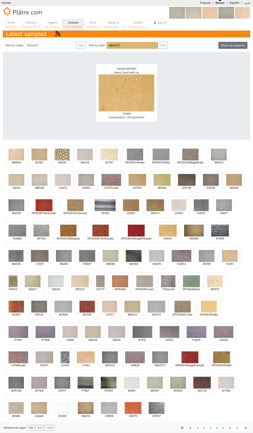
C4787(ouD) (111, 187)
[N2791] (109, 154)
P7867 (85, 390)
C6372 (63, 187)
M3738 (186, 187)
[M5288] (162, 179)
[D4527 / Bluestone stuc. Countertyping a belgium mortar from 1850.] (201, 205)
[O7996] (45, 331)
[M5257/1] (160, 357)
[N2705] (137, 179)
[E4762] (169, 331)
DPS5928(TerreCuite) (100, 238)
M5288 (162, 187)
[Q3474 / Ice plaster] (65, 357)
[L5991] (40, 255)
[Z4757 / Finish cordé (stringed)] (62, 382)
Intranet (6, 2)
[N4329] (16, 205)
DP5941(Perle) (161, 162)
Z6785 (207, 263)
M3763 (156, 314)
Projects (52, 24)
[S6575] (133, 407)
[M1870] (215, 281)
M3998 (193, 238)
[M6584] (16, 154)
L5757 (110, 314)
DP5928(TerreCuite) (44, 213)
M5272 (155, 213)
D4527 (201, 213)
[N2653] (181, 255)
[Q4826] (135, 357)
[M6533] (132, 306)
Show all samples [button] (233, 45)
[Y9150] (105, 205)
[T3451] (230, 255)
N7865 (108, 390)
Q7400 (179, 213)
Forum (93, 24)
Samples (73, 24)
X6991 (132, 390)
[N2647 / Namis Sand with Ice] (168, 230)
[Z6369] (62, 407)
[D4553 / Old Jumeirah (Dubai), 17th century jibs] (13, 281)
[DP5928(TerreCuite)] (44, 205)
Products (29, 24)
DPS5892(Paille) (222, 365)
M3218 (85, 162)
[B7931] (142, 331)
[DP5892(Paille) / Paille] (209, 306)
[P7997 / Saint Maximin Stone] (18, 331)
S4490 (223, 339)
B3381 (39, 162)
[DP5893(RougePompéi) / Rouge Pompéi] (190, 357)
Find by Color (97, 45)
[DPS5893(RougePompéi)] (136, 230)
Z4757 (62, 390)
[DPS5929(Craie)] (182, 306)
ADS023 (110, 365)
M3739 (202, 390)
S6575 (133, 415)
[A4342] (62, 154)
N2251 (44, 365)
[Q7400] (179, 205)
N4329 (16, 213)
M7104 (41, 238)
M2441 (16, 314)
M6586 (110, 263)
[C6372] (63, 179)
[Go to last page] (245, 427)
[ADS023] (110, 357)
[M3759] (87, 306)
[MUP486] (120, 281)
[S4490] (223, 331)
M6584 (16, 162)
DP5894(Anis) (191, 289)
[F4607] (224, 205)
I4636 (16, 187)
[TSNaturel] (168, 281)
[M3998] (194, 230)
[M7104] (41, 230)
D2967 (131, 213)
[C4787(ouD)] (111, 179)
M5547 (155, 390)
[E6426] (116, 331)
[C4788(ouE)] (18, 357)
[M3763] (156, 306)
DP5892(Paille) (209, 314)
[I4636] (16, 179)
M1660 (16, 415)
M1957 (156, 415)
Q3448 (39, 415)
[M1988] (63, 306)
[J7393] (86, 357)
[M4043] (219, 154)
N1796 (226, 390)
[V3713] (177, 12)
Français (205, 2)
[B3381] (39, 154)
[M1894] (242, 12)
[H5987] (87, 255)
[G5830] (56, 281)
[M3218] (85, 154)
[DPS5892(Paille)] (221, 357)
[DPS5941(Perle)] (135, 154)
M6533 (132, 314)
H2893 (86, 187)
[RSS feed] (57, 33)
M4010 (85, 415)
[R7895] (220, 230)
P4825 (196, 339)
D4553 (13, 289)
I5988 (70, 339)
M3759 (87, 314)
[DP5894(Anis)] (191, 281)
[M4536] (16, 255)
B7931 (142, 339)
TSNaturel (168, 289)
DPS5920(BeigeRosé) (190, 162)
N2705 (137, 187)
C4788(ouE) (18, 365)
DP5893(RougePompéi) (189, 365)
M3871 (33, 289)
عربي (247, 2)
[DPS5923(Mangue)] (68, 230)
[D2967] (131, 205)
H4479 (156, 263)
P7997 (18, 339)
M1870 (215, 289)
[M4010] (86, 407)
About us (112, 24)
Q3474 (65, 365)
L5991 (40, 263)
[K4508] (211, 179)
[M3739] (202, 382)
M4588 (133, 263)
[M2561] (210, 12)
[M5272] (155, 205)
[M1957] (156, 407)
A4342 (62, 162)
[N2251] (44, 357)
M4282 (64, 263)
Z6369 (62, 415)
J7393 (86, 365)
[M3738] (187, 179)
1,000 (49, 427)
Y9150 (105, 213)
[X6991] (132, 382)
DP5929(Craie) (145, 289)
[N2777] (100, 281)
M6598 (39, 187)
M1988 (63, 314)
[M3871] (33, 281)
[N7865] (108, 382)
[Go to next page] (237, 427)
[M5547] (155, 382)
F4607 (224, 213)
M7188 (39, 390)
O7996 (45, 339)
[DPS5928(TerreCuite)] (100, 230)
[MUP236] (16, 382)
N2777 (100, 289)
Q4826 (135, 365)
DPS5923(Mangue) (68, 238)
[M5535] (80, 281)
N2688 (17, 238)
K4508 (211, 187)
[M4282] (64, 255)
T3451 (230, 263)
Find (81, 45)
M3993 (178, 390)
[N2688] (17, 230)
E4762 (169, 339)
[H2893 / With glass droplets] (86, 179)
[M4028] (93, 331)
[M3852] (226, 12)
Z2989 (109, 415)
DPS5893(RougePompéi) (136, 238)
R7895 (220, 238)
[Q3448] (39, 407)
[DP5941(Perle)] (161, 154)
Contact (138, 24)
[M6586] (110, 255)
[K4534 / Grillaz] (39, 306)
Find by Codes (14, 45)
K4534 (39, 314)
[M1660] (16, 407)
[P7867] (85, 382)
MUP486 (120, 289)
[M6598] (39, 179)
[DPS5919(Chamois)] (75, 205)
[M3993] (178, 382)
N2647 (168, 238)
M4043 (218, 162)
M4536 (16, 263)
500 (39, 427)
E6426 (117, 339)
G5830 (56, 289)
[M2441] (16, 306)
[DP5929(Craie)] (144, 281)
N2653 (181, 263)
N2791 (109, 162)
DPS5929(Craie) (182, 314)
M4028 (93, 339)
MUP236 (16, 390)
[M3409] (234, 179)
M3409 (234, 187)
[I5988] (70, 331)
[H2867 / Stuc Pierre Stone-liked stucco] (194, 12)
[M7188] (39, 382)
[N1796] (226, 382)
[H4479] (156, 255)
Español (234, 2)
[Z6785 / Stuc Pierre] (206, 255)
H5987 (87, 263)
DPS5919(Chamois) (75, 213)
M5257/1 (160, 365)
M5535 (80, 289)
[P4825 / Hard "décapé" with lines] (196, 331)
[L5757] (109, 306)
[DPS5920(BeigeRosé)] (190, 154)
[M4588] (134, 255)
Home (11, 24)
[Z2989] (109, 407)
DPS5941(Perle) (135, 162)
